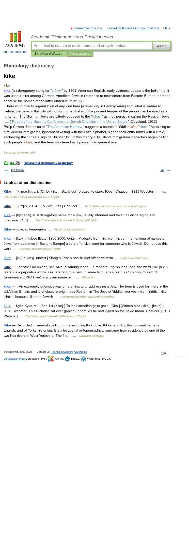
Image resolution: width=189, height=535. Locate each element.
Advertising (80, 351)
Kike (7, 191)
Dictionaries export (15, 358)
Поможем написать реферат (48, 163)
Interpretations (79, 53)
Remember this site (88, 28)
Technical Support (62, 351)
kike (7, 215)
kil (162, 170)
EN (165, 28)
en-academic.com (15, 52)
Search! (162, 46)
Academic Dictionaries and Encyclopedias (72, 36)
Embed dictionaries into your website (133, 28)
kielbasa (17, 170)
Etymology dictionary (48, 53)
